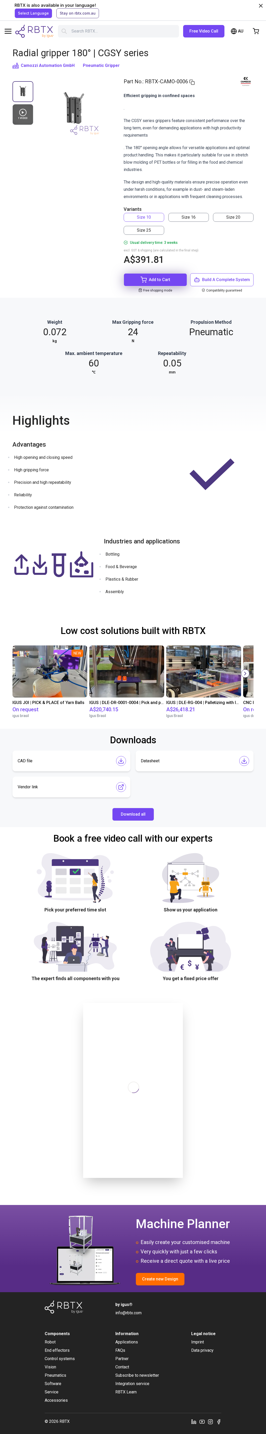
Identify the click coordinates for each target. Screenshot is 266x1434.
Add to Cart (159, 279)
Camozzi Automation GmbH (48, 65)
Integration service (132, 1383)
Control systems (60, 1358)
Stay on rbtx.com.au (78, 13)
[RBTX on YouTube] (202, 1421)
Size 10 (144, 217)
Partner (122, 1358)
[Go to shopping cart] (256, 31)
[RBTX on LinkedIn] (193, 1421)
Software (53, 1383)
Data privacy (202, 1350)
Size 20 (233, 217)
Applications (126, 1342)
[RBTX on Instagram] (210, 1421)
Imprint (197, 1342)
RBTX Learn (126, 1391)
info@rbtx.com (128, 1312)
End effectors (57, 1350)
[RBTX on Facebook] (218, 1421)
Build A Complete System (226, 279)
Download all (133, 814)
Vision (50, 1367)
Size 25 (144, 230)
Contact (122, 1367)
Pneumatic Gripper (101, 65)
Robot (50, 1342)
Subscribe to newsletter (137, 1375)
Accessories (56, 1400)
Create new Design (160, 1279)
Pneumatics (55, 1375)
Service (51, 1391)
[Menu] (8, 31)
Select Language (33, 13)
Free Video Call (203, 31)
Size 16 (189, 217)
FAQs (120, 1350)
